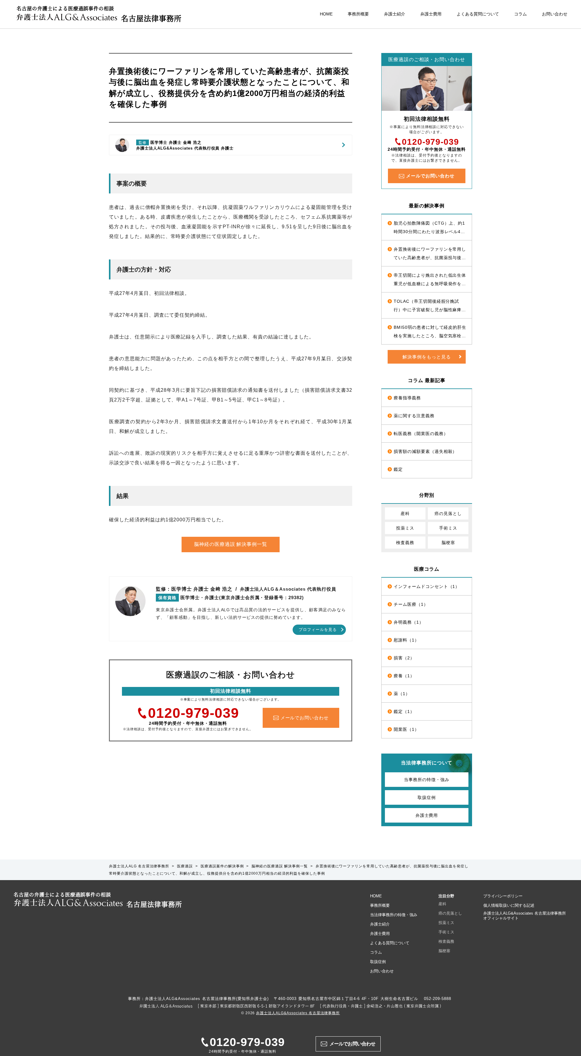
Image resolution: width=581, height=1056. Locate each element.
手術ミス (448, 528)
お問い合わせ (554, 14)
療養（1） (404, 675)
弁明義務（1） (409, 622)
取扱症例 (427, 797)
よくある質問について (478, 14)
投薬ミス (405, 528)
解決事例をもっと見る (426, 356)
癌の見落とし (448, 513)
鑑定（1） (404, 711)
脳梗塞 (448, 542)
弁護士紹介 (394, 14)
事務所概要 (358, 14)
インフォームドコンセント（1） (427, 586)
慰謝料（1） (406, 640)
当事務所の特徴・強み (426, 779)
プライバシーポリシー (503, 896)
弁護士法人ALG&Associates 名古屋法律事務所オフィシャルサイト (524, 916)
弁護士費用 (430, 14)
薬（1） (402, 693)
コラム (520, 14)
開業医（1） (406, 729)
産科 (405, 513)
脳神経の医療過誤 (230, 544)
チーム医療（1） (411, 604)
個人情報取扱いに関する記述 (508, 905)
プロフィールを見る (318, 629)
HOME (326, 14)
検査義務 (405, 542)
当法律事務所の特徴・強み (393, 914)
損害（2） (404, 657)
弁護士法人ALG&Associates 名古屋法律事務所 (298, 1013)
